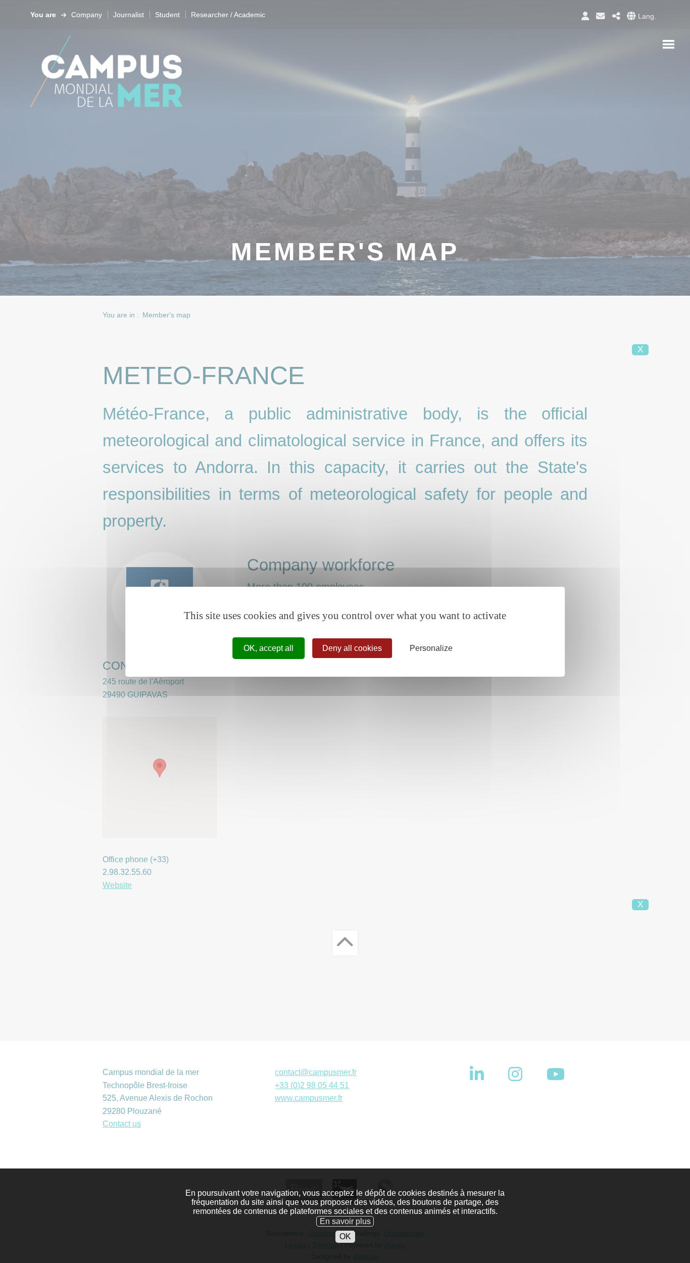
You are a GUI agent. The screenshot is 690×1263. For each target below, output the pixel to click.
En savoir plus (345, 1221)
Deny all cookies (352, 647)
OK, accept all (268, 647)
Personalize (431, 647)
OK (345, 1236)
